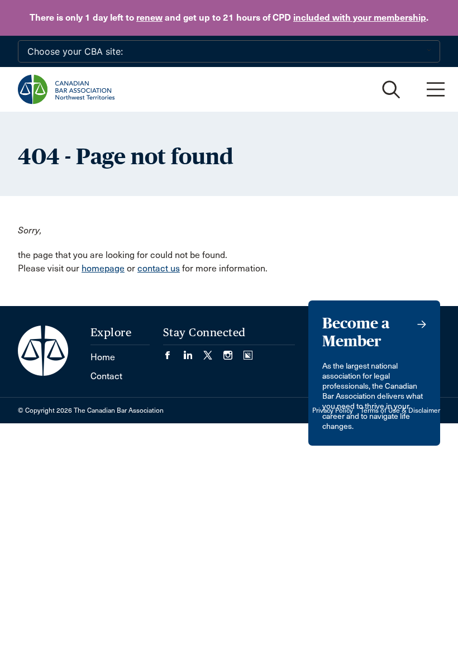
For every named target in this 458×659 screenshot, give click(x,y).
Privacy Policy (332, 410)
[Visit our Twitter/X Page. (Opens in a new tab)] (213, 351)
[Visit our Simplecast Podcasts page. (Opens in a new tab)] (248, 351)
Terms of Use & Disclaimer (400, 410)
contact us (158, 268)
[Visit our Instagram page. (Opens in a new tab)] (233, 351)
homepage (103, 268)
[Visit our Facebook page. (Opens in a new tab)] (173, 351)
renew (149, 17)
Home (102, 357)
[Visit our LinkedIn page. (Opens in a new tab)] (193, 351)
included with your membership (359, 17)
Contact (106, 376)
